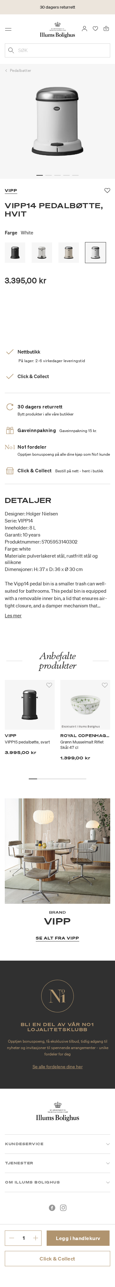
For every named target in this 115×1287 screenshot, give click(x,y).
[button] (39, 175)
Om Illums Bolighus (32, 1182)
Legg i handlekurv (78, 1238)
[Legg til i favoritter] (49, 685)
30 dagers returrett (57, 7)
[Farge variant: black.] (15, 252)
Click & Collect (57, 1258)
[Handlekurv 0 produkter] (106, 28)
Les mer (13, 615)
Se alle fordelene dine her (58, 1067)
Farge (19, 232)
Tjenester (19, 1163)
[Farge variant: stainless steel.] (42, 252)
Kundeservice (24, 1143)
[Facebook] (52, 1208)
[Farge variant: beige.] (68, 252)
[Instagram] (63, 1208)
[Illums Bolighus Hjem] (57, 29)
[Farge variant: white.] (95, 252)
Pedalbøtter (20, 70)
